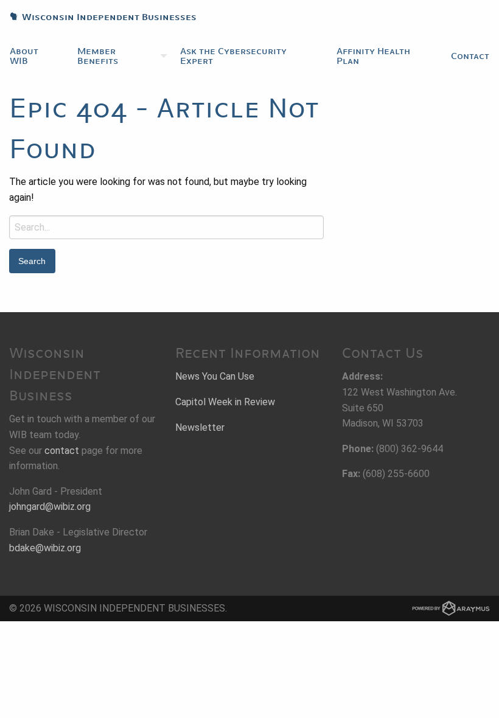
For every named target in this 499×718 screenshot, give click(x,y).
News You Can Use (214, 376)
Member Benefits (97, 56)
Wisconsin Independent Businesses (98, 17)
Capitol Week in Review (225, 402)
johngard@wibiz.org (50, 506)
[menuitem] (34, 56)
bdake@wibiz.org (45, 548)
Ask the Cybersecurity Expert (233, 56)
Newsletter (200, 427)
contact (61, 450)
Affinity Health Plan (373, 56)
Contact (470, 56)
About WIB (24, 56)
